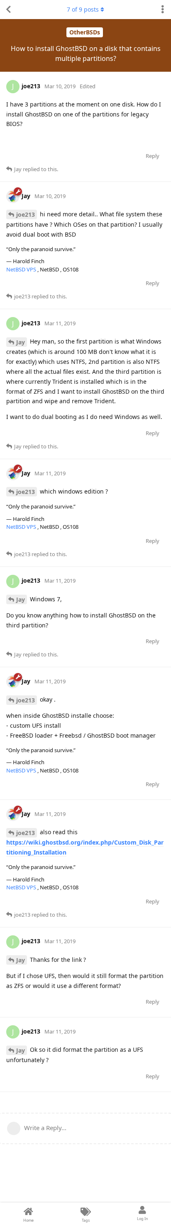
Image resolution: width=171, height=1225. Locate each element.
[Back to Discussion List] (8, 9)
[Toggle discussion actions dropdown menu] (162, 9)
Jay (20, 342)
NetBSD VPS (21, 269)
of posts (83, 9)
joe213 (25, 214)
